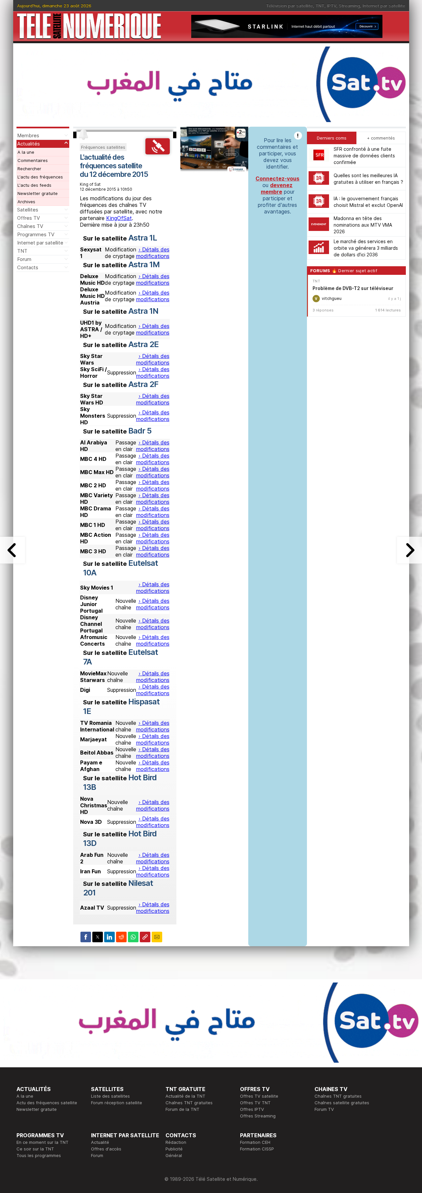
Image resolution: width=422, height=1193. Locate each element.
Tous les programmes (38, 1155)
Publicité (174, 1148)
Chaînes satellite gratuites (342, 1102)
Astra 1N (143, 311)
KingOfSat (119, 218)
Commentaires (32, 160)
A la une (25, 152)
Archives (26, 201)
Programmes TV (35, 234)
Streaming (349, 5)
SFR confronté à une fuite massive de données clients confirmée (364, 155)
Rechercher (29, 168)
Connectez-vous (277, 178)
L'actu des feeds (34, 185)
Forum (24, 259)
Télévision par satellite (289, 5)
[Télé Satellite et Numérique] (89, 26)
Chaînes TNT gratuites (189, 1102)
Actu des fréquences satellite (46, 1102)
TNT (320, 5)
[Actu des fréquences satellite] (157, 152)
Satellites (27, 210)
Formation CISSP (257, 1148)
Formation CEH (255, 1142)
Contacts (27, 267)
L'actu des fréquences (40, 176)
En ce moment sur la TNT (42, 1142)
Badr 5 (139, 430)
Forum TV (324, 1109)
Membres (28, 135)
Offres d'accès (106, 1148)
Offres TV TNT (255, 1102)
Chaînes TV (30, 226)
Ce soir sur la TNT (35, 1148)
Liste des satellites (110, 1096)
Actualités (28, 144)
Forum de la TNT (182, 1109)
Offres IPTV (252, 1109)
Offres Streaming (258, 1115)
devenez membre (277, 188)
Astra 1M (144, 264)
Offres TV (28, 218)
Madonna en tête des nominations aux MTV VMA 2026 (363, 224)
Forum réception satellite (116, 1102)
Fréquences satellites (103, 147)
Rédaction (176, 1142)
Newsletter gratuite (37, 193)
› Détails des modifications (152, 252)
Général (174, 1155)
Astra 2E (143, 344)
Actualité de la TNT (185, 1096)
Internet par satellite (384, 5)
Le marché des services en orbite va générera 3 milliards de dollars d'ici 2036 (366, 248)
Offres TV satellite (259, 1096)
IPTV (331, 5)
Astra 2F (143, 384)
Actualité (100, 1142)
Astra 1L (142, 237)
